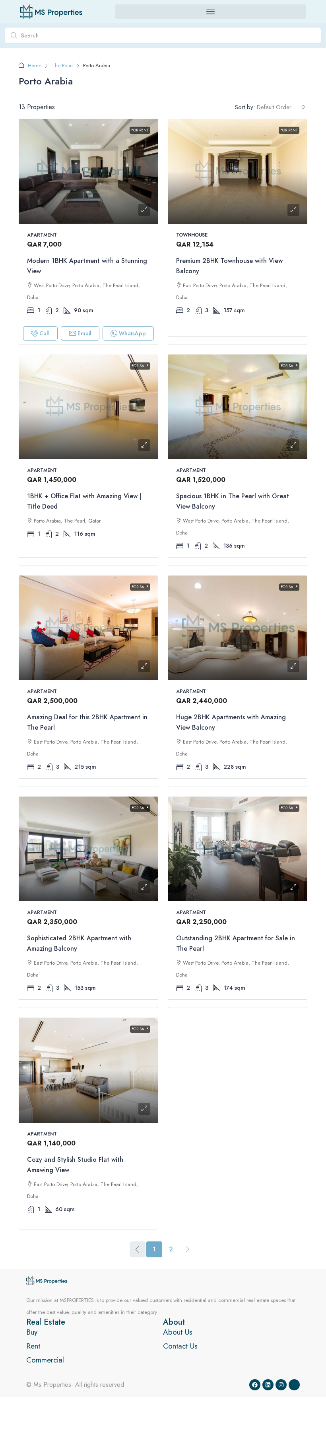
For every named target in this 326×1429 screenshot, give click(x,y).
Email (84, 333)
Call (44, 333)
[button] (210, 11)
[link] (88, 171)
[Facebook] (254, 1384)
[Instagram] (281, 1384)
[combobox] (281, 107)
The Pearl (62, 65)
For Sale (140, 366)
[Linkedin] (268, 1384)
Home (34, 65)
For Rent (140, 130)
